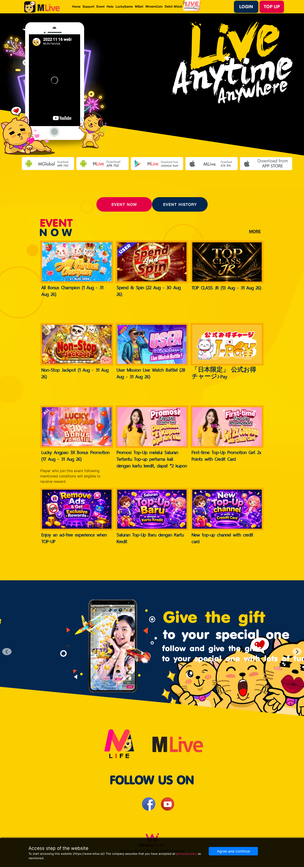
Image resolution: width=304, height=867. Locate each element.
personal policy (186, 853)
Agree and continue (233, 851)
